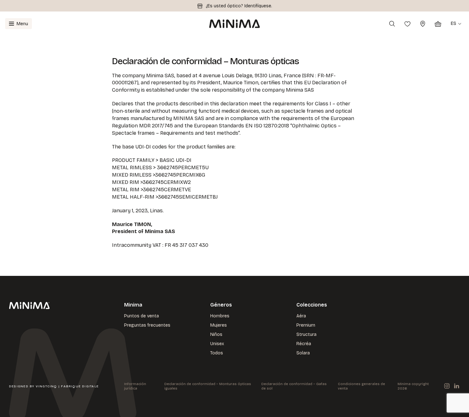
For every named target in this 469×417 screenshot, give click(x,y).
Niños (216, 334)
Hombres (219, 316)
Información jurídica (135, 386)
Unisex (217, 343)
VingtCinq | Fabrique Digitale (67, 386)
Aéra (301, 316)
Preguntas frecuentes (147, 325)
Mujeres (218, 325)
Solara (303, 353)
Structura (306, 334)
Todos (216, 353)
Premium (305, 325)
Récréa (303, 343)
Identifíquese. (258, 6)
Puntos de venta (141, 316)
